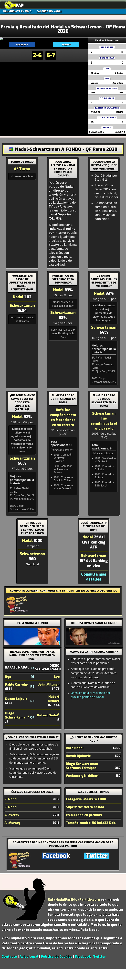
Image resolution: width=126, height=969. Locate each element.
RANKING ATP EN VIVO (17, 11)
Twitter (66, 44)
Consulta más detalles (93, 577)
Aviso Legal (29, 956)
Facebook (22, 44)
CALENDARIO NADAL (49, 11)
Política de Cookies (56, 956)
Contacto (9, 956)
